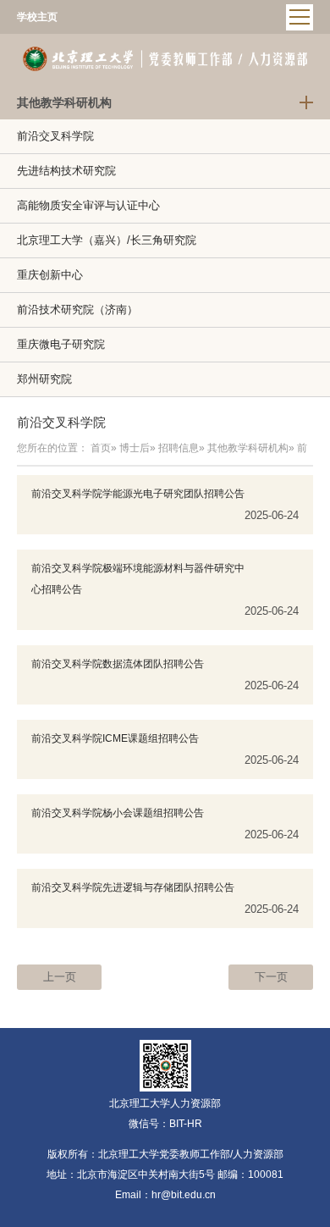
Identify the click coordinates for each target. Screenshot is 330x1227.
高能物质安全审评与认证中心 (88, 205)
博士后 (134, 448)
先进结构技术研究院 (66, 170)
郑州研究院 (44, 379)
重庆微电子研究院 (61, 344)
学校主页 (37, 17)
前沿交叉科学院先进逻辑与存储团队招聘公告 (132, 887)
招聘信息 (178, 448)
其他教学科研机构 (248, 448)
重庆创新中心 (50, 274)
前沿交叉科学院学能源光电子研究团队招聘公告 (138, 494)
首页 (101, 448)
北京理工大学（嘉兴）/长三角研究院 (106, 240)
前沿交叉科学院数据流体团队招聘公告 (117, 664)
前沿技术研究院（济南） (77, 309)
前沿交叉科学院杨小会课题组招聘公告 (117, 813)
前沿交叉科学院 (55, 136)
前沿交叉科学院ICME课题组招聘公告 (115, 738)
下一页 (271, 976)
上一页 (59, 976)
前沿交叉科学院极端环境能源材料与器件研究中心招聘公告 (138, 578)
